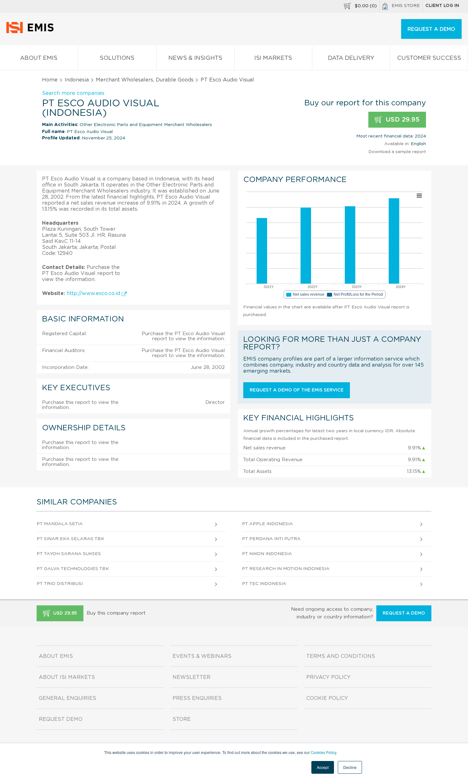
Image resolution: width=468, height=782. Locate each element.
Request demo (60, 719)
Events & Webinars (202, 656)
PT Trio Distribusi (60, 583)
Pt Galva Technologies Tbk (73, 569)
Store (182, 719)
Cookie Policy (327, 698)
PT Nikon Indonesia (267, 554)
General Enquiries (67, 698)
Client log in (442, 6)
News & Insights (195, 58)
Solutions (117, 58)
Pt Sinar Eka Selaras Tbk (70, 539)
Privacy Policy (328, 677)
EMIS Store (406, 6)
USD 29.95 (402, 119)
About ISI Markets (67, 677)
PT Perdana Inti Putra (271, 539)
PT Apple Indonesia (267, 524)
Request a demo (404, 613)
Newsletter (191, 677)
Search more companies (73, 93)
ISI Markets (273, 58)
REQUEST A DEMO (431, 29)
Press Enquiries (197, 698)
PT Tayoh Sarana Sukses (69, 554)
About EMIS (38, 58)
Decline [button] (350, 767)
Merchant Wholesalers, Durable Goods (145, 79)
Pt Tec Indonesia (264, 583)
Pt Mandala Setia (60, 524)
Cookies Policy (323, 752)
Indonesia (77, 79)
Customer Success (429, 58)
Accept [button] (323, 767)
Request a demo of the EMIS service (297, 390)
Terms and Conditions (340, 656)
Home (50, 79)
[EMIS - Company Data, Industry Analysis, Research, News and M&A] (31, 32)
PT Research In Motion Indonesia (286, 569)
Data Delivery (351, 58)
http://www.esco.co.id (94, 293)
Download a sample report (397, 152)
